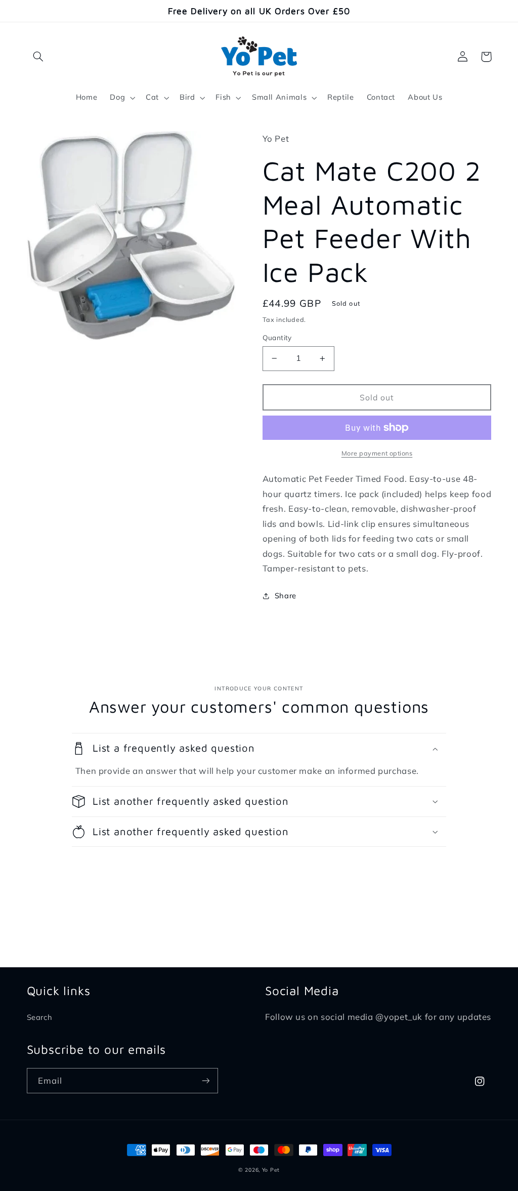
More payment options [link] (377, 453)
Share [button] (285, 595)
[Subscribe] (205, 1080)
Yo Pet (271, 1169)
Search (40, 1017)
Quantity (277, 337)
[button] (38, 56)
